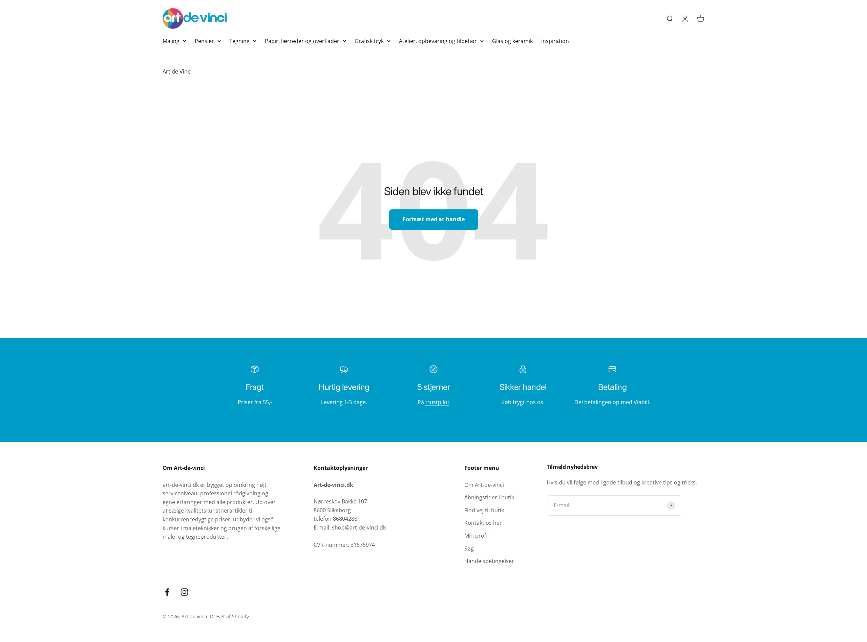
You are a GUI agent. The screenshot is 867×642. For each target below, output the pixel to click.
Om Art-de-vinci (484, 485)
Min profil (476, 535)
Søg (469, 548)
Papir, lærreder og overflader (302, 41)
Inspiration (555, 41)
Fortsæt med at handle (434, 219)
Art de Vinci (177, 71)
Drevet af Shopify (229, 616)
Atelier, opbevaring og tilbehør (438, 41)
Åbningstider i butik (489, 497)
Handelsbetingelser (489, 561)
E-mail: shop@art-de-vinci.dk (350, 527)
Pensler (204, 41)
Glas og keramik (512, 41)
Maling (171, 41)
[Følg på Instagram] (184, 592)
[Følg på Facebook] (167, 592)
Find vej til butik (484, 510)
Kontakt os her (483, 522)
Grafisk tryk (369, 41)
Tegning (239, 41)
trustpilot (437, 402)
